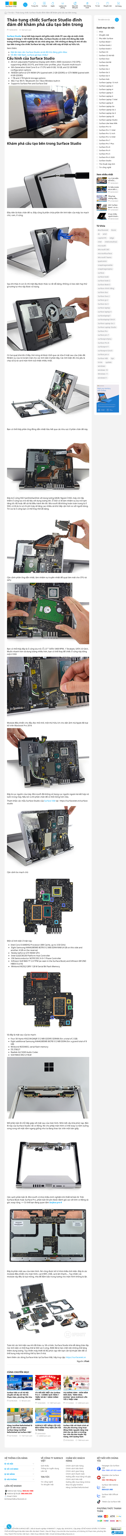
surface (101, 273)
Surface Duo (104, 59)
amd (105, 234)
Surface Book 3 (104, 284)
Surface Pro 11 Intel (107, 130)
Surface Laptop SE (106, 116)
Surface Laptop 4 (106, 89)
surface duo (103, 292)
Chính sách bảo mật (74, 1479)
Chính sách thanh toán (75, 1474)
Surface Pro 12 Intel (107, 137)
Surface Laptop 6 (106, 96)
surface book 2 (104, 280)
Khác (101, 32)
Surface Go (103, 65)
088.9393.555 (26, 1493)
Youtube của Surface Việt (110, 1477)
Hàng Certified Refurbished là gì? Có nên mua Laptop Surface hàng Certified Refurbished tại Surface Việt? (19, 1428)
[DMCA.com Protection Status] (115, 1529)
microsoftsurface (105, 253)
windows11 (102, 378)
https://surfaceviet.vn (76, 1357)
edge (112, 238)
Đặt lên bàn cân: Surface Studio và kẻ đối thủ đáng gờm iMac (39, 52)
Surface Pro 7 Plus (106, 143)
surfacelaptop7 (104, 315)
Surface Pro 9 (104, 150)
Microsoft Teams (104, 257)
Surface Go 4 (104, 76)
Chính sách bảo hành (74, 1468)
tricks (100, 362)
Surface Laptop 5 (106, 93)
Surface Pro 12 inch (107, 133)
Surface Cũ (103, 52)
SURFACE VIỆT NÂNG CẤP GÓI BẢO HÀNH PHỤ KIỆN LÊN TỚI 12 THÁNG (48, 1427)
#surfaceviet (103, 230)
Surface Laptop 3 (106, 86)
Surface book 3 (105, 48)
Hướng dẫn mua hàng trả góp (78, 1476)
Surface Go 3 (104, 72)
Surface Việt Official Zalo (110, 1495)
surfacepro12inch (105, 350)
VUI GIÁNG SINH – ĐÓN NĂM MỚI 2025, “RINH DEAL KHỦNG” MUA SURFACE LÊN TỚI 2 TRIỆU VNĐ (75, 1395)
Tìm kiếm (25, 5)
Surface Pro (102, 331)
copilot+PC (102, 238)
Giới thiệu (45, 1466)
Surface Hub (104, 79)
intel (100, 242)
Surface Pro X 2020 (107, 157)
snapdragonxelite (105, 265)
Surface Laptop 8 (106, 103)
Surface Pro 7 (104, 140)
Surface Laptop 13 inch (108, 82)
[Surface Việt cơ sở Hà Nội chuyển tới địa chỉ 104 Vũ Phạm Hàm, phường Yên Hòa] (20, 1382)
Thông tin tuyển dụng (50, 1468)
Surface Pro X (104, 154)
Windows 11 (103, 374)
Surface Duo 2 (104, 296)
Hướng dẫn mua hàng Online (78, 1482)
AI (99, 234)
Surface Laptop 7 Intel (108, 99)
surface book (103, 277)
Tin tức (11, 12)
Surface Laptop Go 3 (107, 113)
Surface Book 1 (105, 42)
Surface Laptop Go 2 (107, 109)
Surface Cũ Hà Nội (106, 55)
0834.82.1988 (28, 1491)
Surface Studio (14, 36)
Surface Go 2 (104, 69)
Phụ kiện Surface (106, 38)
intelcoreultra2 (111, 242)
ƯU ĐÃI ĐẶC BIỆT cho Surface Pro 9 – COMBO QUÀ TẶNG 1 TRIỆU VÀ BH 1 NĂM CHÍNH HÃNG (47, 1395)
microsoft (102, 246)
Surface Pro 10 (105, 126)
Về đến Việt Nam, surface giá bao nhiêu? (29, 54)
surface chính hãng (106, 288)
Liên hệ (44, 1471)
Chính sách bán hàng (75, 1466)
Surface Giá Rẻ (105, 62)
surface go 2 (103, 300)
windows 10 (103, 370)
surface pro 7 (103, 335)
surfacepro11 (103, 346)
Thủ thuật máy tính (107, 164)
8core (113, 230)
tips (112, 358)
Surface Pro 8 (104, 147)
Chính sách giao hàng (75, 1471)
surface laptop (104, 308)
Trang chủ (6, 13)
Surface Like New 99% (108, 123)
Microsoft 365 (103, 249)
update (108, 362)
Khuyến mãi (104, 35)
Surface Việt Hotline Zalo (110, 1487)
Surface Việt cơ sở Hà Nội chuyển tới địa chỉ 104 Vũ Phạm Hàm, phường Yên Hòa (19, 1394)
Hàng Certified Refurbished (77, 1487)
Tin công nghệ (105, 167)
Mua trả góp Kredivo (74, 1484)
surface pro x (103, 354)
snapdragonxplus (105, 269)
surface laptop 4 (104, 312)
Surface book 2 (105, 45)
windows (101, 366)
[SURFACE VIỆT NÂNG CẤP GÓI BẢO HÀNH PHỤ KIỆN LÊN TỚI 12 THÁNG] (48, 1415)
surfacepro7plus (104, 339)
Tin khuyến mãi (47, 1484)
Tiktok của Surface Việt (111, 1501)
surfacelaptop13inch (106, 319)
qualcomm (102, 261)
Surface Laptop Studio (108, 120)
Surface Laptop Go (106, 106)
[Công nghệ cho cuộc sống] (11, 7)
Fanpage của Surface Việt (111, 1467)
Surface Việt (49, 800)
